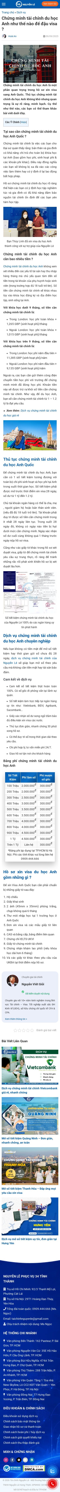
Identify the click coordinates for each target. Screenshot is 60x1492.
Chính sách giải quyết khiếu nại (22, 1437)
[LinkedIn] (31, 1459)
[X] (18, 1459)
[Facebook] (12, 1459)
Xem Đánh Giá (50, 4)
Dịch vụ (21, 12)
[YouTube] (25, 1459)
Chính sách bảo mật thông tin (21, 1421)
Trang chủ (8, 12)
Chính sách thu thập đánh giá (21, 1442)
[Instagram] (5, 1459)
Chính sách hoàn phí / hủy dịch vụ (24, 1432)
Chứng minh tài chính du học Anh (23, 266)
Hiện (23, 122)
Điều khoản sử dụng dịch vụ (20, 1416)
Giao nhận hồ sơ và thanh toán (22, 1426)
